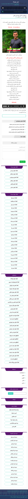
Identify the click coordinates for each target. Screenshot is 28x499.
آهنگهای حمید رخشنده (14, 342)
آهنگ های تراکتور (14, 184)
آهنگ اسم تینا (14, 268)
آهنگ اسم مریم (14, 205)
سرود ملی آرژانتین (14, 440)
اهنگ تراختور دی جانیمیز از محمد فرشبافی (16, 127)
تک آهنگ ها (22, 373)
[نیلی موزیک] (23, 3)
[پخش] (24, 106)
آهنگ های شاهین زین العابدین (14, 302)
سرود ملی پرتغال (14, 457)
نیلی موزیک (25, 491)
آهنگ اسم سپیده (14, 258)
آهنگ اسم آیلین (14, 245)
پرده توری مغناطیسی (14, 423)
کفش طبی (14, 426)
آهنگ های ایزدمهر (14, 309)
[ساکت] (8, 106)
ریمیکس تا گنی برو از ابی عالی (19, 16)
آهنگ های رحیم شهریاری (14, 322)
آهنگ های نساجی (14, 187)
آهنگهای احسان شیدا (14, 319)
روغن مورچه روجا (14, 420)
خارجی (23, 375)
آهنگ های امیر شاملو (14, 332)
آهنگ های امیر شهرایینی (14, 349)
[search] (2, 12)
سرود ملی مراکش (14, 454)
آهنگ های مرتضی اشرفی (14, 356)
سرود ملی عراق (14, 467)
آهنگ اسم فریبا (14, 235)
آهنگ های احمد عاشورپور (14, 315)
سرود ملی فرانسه (14, 460)
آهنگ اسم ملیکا (14, 261)
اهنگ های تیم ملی (14, 171)
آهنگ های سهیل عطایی (14, 292)
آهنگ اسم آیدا (14, 248)
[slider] (5, 106)
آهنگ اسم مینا (14, 225)
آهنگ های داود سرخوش (14, 329)
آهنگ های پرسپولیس (14, 177)
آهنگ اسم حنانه (14, 241)
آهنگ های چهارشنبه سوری (14, 282)
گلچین (23, 378)
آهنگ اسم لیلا (14, 208)
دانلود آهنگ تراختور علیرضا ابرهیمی (17, 129)
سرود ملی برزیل (14, 437)
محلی (23, 380)
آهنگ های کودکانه (14, 279)
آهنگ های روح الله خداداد (14, 362)
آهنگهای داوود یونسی (14, 339)
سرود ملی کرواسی (14, 464)
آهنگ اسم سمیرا (14, 231)
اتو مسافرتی (14, 416)
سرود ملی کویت (14, 484)
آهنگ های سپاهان (14, 181)
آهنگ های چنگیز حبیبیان (14, 305)
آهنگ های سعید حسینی (14, 346)
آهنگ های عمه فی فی (14, 312)
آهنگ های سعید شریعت (14, 352)
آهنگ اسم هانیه (14, 215)
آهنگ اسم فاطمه (14, 201)
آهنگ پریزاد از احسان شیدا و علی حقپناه (17, 124)
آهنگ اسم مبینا (14, 265)
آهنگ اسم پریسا (14, 255)
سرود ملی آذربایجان (14, 450)
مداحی (23, 383)
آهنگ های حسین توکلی (14, 299)
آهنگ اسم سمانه (14, 221)
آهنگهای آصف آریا (14, 359)
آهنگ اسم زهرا (14, 198)
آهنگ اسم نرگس (14, 251)
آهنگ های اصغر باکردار (14, 325)
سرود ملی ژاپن (14, 444)
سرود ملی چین (14, 474)
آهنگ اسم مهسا (14, 211)
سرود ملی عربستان (14, 477)
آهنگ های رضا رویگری (14, 285)
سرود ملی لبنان (14, 480)
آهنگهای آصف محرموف (14, 335)
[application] (14, 106)
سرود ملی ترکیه (14, 447)
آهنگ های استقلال (14, 174)
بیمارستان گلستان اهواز (14, 410)
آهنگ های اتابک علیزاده (14, 289)
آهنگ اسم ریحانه (14, 218)
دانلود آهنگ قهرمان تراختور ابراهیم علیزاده (16, 132)
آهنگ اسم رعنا (14, 228)
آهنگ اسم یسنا (14, 238)
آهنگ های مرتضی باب (14, 295)
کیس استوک (14, 413)
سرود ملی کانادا (14, 470)
